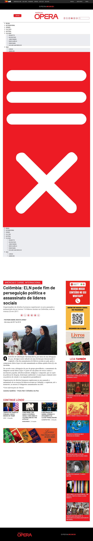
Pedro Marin (12, 43)
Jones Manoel (13, 39)
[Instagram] (69, 18)
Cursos (11, 49)
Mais (7, 47)
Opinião (8, 27)
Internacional (10, 25)
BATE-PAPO (79, 1)
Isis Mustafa (12, 37)
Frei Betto (12, 35)
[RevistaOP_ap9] (78, 330)
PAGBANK (30, 1)
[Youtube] (72, 18)
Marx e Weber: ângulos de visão (77, 416)
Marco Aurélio (13, 41)
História (8, 31)
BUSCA (72, 1)
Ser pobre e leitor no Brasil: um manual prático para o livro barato (77, 496)
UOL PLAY (41, 1)
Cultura (8, 29)
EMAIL (87, 1)
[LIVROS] (78, 355)
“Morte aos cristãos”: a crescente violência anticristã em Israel (77, 517)
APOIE (17, 15)
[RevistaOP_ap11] (30, 442)
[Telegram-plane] (77, 18)
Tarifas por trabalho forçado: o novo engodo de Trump (10, 414)
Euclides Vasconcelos (15, 45)
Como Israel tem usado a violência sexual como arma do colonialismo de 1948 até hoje (29, 416)
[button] (46, 139)
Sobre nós (12, 51)
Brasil (8, 23)
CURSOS (36, 1)
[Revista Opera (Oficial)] (78, 304)
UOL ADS (47, 1)
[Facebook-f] (64, 18)
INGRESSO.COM (17, 1)
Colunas (8, 33)
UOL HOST (24, 1)
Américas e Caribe (14, 282)
